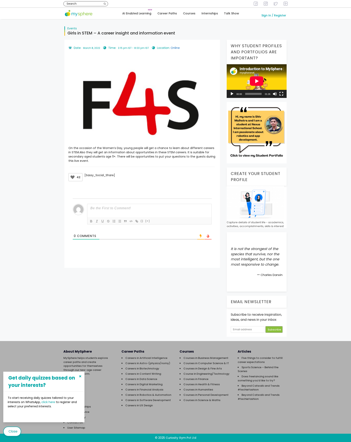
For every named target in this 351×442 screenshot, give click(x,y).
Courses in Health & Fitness (201, 384)
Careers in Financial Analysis (144, 390)
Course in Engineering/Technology (206, 374)
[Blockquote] (125, 221)
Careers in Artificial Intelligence (146, 358)
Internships (210, 13)
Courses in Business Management (205, 358)
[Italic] (97, 221)
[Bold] (91, 221)
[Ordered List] (114, 221)
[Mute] (275, 94)
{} (142, 220)
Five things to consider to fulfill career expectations (260, 360)
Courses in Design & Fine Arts (202, 368)
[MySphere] (78, 13)
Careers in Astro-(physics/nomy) (147, 363)
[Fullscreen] (281, 94)
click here (48, 402)
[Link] (137, 221)
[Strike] (108, 221)
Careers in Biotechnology (142, 368)
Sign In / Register (273, 15)
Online (175, 48)
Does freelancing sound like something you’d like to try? (258, 378)
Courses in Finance (195, 379)
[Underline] (102, 221)
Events (72, 28)
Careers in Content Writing (143, 374)
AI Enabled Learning (136, 13)
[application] (257, 81)
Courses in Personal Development (206, 395)
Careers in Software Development (148, 400)
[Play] (232, 94)
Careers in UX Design (139, 405)
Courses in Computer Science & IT (206, 363)
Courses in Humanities (198, 390)
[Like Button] (72, 177)
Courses (189, 13)
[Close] (80, 376)
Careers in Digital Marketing (143, 384)
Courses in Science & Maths (201, 400)
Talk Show (231, 13)
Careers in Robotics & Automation (148, 395)
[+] (147, 220)
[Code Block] (131, 221)
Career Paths (167, 13)
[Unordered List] (119, 221)
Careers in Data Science (141, 379)
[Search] (104, 3)
